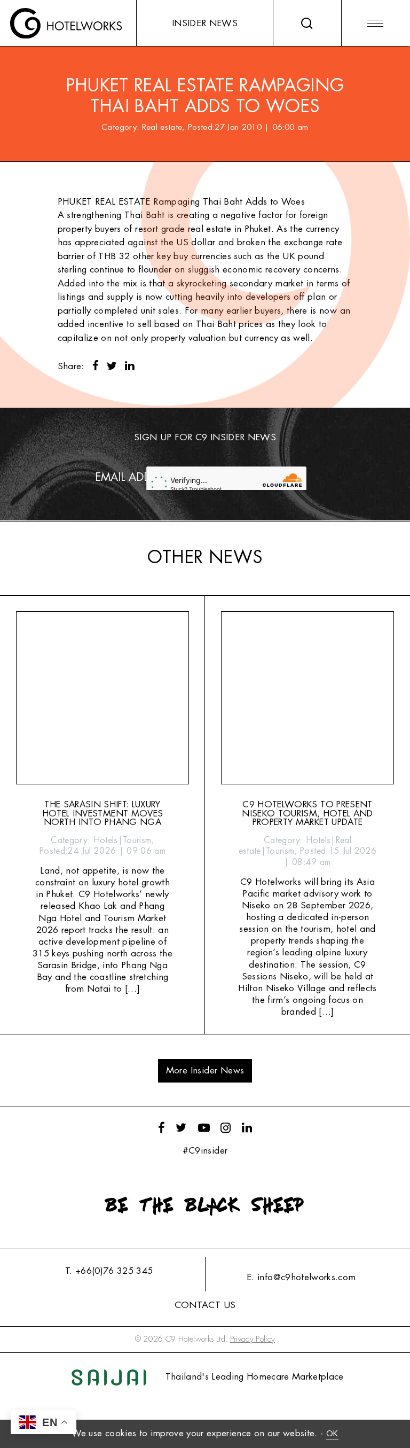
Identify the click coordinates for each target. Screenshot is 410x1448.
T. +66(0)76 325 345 (109, 1270)
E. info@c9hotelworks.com (301, 1277)
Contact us (205, 1305)
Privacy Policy (252, 1339)
